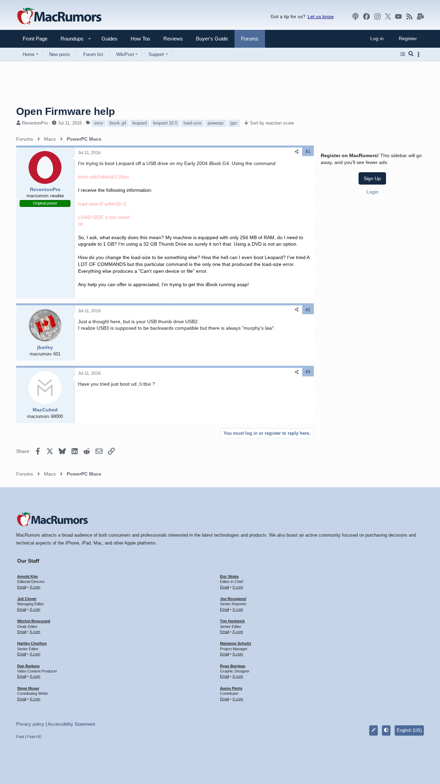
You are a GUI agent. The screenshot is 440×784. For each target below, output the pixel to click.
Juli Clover (26, 599)
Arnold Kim (27, 576)
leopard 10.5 (165, 123)
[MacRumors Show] (355, 16)
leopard (139, 123)
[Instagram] (377, 16)
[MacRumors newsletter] (420, 16)
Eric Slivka (229, 576)
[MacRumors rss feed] (409, 16)
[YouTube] (398, 16)
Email (21, 587)
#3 (308, 372)
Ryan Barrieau (232, 666)
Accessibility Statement (71, 724)
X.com (35, 587)
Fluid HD (34, 737)
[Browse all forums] (402, 54)
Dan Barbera (28, 666)
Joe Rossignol (233, 599)
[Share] (296, 152)
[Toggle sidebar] (420, 54)
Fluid (20, 737)
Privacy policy (30, 724)
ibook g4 (117, 123)
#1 (308, 151)
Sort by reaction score (272, 123)
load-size (192, 123)
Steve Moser (28, 688)
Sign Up (372, 178)
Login (372, 192)
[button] (69, 39)
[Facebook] (366, 16)
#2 (308, 309)
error (98, 123)
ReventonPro (35, 123)
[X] (388, 16)
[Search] (411, 54)
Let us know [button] (321, 16)
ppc (234, 123)
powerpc (216, 123)
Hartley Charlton (32, 643)
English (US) (409, 730)
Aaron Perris (231, 688)
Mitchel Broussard (33, 621)
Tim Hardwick (232, 621)
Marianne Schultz (235, 643)
